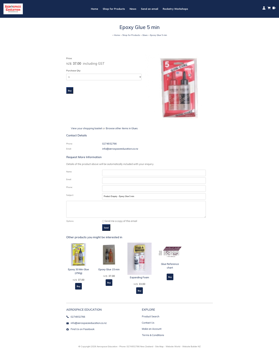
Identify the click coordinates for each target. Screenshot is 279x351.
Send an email (149, 8)
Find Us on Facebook (82, 329)
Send (106, 228)
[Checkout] (274, 8)
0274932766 (109, 143)
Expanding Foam (139, 277)
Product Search (150, 316)
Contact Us (148, 322)
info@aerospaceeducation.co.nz (120, 148)
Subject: (70, 195)
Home (94, 8)
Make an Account (151, 328)
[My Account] (264, 8)
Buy (69, 91)
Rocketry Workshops (175, 8)
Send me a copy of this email (120, 220)
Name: (69, 171)
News (133, 8)
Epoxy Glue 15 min (109, 269)
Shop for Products (114, 8)
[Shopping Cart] (269, 9)
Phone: (69, 143)
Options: (70, 221)
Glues (145, 35)
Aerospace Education (107, 346)
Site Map (159, 346)
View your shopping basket (86, 128)
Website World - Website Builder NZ (183, 346)
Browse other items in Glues (122, 128)
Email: (68, 148)
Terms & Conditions (153, 335)
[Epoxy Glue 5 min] (179, 121)
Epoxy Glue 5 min (158, 35)
